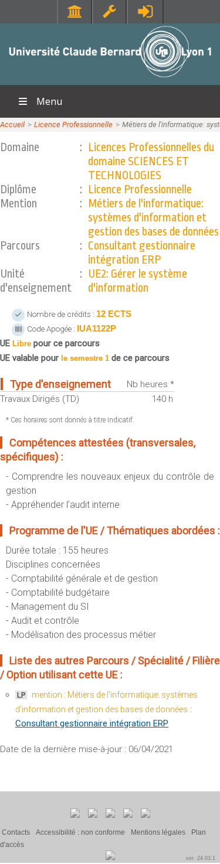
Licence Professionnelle (73, 124)
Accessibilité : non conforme (80, 832)
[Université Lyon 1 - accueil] (110, 79)
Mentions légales (158, 832)
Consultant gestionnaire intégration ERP (91, 723)
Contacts (16, 832)
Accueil (12, 124)
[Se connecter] (145, 11)
